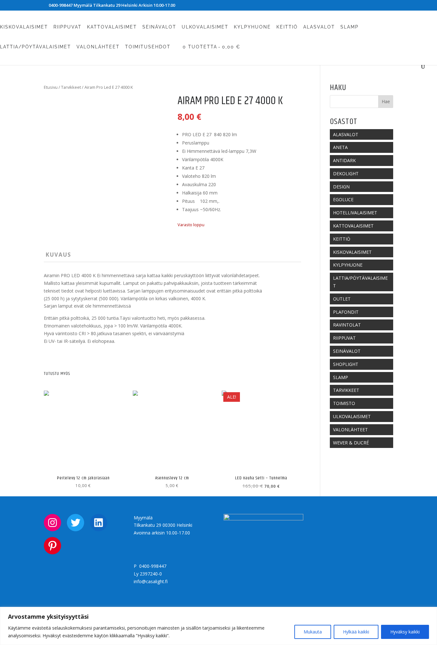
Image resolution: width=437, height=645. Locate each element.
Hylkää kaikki (356, 632)
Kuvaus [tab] (58, 254)
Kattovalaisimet (112, 27)
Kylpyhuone (252, 27)
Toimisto (344, 403)
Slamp (349, 27)
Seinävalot (159, 27)
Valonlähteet (98, 47)
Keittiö (287, 27)
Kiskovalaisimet (24, 27)
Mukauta (313, 632)
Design (341, 187)
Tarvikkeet (71, 87)
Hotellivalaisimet (355, 213)
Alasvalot (319, 27)
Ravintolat (347, 325)
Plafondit (346, 312)
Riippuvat (67, 27)
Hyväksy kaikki (405, 632)
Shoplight (345, 364)
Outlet (342, 299)
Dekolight (346, 173)
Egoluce (343, 199)
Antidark (344, 160)
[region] (218, 626)
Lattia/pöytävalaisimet (35, 47)
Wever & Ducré (351, 443)
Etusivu (51, 87)
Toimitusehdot (148, 47)
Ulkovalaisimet (205, 27)
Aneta (340, 147)
